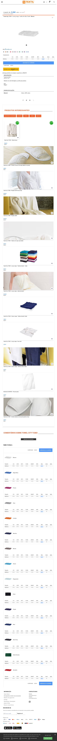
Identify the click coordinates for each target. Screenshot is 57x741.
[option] (28, 33)
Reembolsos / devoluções (9, 701)
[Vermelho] (10, 52)
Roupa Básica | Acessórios (9, 115)
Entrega (5, 699)
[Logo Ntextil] (28, 2)
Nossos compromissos (9, 705)
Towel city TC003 (7, 77)
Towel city (5, 16)
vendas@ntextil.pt (33, 698)
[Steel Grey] (3, 52)
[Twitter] (26, 100)
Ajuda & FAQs (7, 703)
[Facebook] (23, 100)
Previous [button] (5, 34)
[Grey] (17, 52)
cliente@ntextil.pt (32, 695)
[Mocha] (12, 52)
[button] (15, 69)
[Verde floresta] (19, 52)
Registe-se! (20, 713)
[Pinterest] (30, 100)
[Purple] (24, 52)
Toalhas (26, 115)
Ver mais (37, 736)
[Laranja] (5, 52)
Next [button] (53, 34)
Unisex (32, 115)
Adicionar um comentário (28, 439)
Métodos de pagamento (9, 697)
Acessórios (19, 115)
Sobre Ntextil (6, 694)
